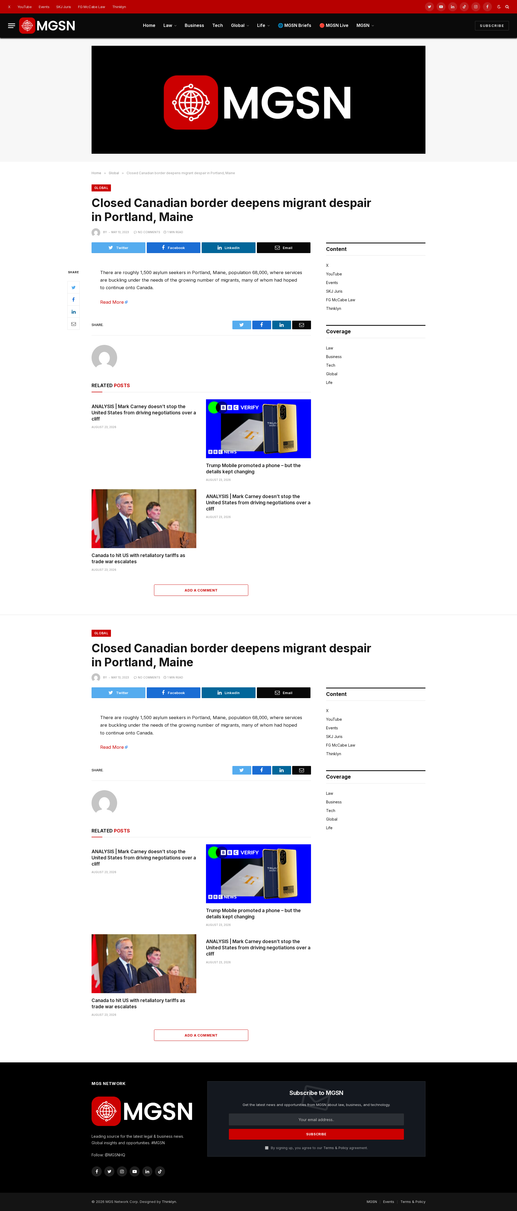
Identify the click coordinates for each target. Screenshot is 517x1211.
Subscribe (492, 25)
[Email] (73, 323)
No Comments (149, 232)
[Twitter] (73, 287)
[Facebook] (73, 299)
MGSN (363, 25)
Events (44, 7)
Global (237, 25)
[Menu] (11, 26)
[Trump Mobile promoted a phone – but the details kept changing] (258, 428)
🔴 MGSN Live (333, 25)
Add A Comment (201, 590)
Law (167, 25)
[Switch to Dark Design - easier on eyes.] (499, 7)
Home (149, 25)
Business (194, 25)
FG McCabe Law (91, 7)
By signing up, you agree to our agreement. (319, 1148)
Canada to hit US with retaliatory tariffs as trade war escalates (138, 558)
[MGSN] (47, 25)
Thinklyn (119, 7)
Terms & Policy (335, 1148)
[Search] (506, 7)
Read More (112, 302)
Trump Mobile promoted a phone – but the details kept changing (253, 468)
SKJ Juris (63, 7)
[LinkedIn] (73, 311)
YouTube (25, 7)
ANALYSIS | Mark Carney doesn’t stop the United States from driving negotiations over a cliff (144, 413)
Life (261, 25)
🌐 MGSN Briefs (294, 25)
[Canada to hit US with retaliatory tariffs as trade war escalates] (144, 518)
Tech (217, 25)
